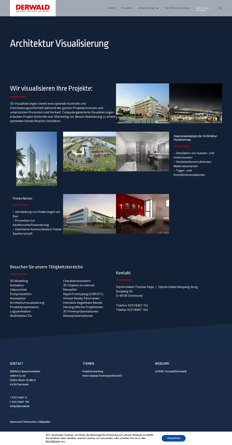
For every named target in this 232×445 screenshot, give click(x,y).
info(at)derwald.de (20, 406)
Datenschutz (30, 421)
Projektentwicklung (92, 371)
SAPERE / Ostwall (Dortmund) (171, 371)
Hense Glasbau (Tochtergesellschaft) (102, 375)
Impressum (16, 421)
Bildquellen (44, 421)
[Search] (218, 8)
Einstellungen (53, 441)
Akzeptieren (173, 438)
